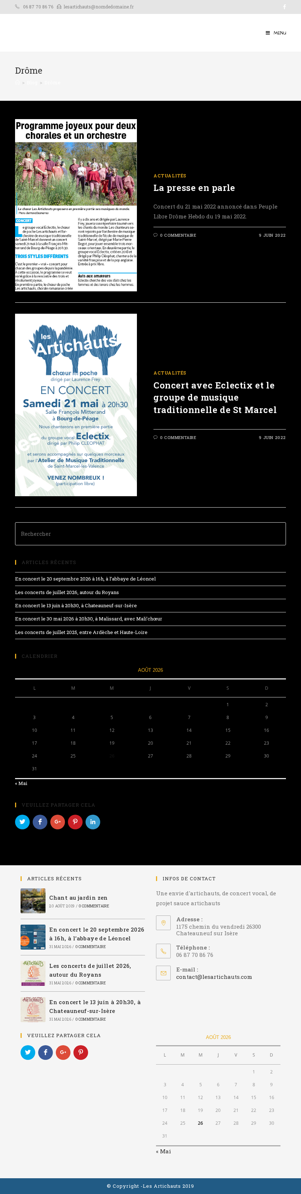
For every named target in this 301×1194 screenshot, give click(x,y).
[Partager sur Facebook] (40, 822)
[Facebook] (283, 7)
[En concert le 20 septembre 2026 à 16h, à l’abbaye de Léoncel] (33, 937)
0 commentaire (178, 235)
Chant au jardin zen (78, 897)
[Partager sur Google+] (57, 822)
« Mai (21, 783)
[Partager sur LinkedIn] (93, 822)
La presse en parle (194, 188)
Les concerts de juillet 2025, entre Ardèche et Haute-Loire (81, 632)
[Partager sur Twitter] (22, 822)
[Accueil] (17, 82)
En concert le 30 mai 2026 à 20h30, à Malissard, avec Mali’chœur (88, 618)
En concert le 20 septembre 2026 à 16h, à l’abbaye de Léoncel (85, 578)
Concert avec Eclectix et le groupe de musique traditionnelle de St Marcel (215, 397)
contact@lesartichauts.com (214, 976)
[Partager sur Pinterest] (75, 822)
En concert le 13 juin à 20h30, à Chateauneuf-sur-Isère (76, 605)
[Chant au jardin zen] (33, 900)
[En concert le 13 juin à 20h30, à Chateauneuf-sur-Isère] (33, 1009)
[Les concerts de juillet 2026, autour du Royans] (33, 973)
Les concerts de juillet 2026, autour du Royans (67, 592)
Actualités (169, 175)
